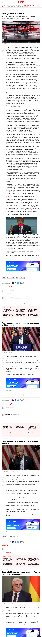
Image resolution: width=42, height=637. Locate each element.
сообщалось (12, 509)
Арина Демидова (9, 390)
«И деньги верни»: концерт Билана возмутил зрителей (8, 310)
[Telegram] (18, 283)
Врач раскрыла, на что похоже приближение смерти (20, 434)
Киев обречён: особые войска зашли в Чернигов (8, 315)
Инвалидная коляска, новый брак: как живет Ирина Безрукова (7, 427)
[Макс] (15, 283)
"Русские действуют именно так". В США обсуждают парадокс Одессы (32, 428)
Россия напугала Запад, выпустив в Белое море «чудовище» (33, 315)
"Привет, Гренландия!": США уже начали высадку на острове (33, 434)
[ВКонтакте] (21, 283)
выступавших (23, 77)
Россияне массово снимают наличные (19, 427)
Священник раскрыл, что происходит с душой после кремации (33, 564)
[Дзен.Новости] (13, 283)
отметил (8, 148)
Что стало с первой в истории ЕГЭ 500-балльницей (32, 310)
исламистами (9, 196)
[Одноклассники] (23, 283)
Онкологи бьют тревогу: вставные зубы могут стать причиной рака (20, 310)
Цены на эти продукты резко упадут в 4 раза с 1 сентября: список (20, 315)
